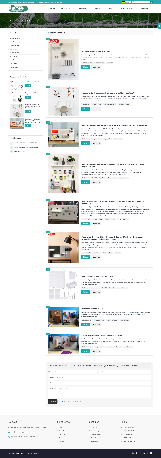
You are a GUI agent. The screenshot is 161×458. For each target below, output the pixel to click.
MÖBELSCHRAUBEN (129, 431)
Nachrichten (82, 8)
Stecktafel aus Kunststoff (110, 104)
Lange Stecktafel (128, 347)
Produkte (64, 8)
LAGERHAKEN (127, 434)
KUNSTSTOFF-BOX (129, 441)
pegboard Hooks (15, 38)
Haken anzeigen (125, 320)
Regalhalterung (112, 178)
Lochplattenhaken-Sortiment (114, 347)
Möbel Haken (14, 49)
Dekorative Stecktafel (110, 219)
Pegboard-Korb (118, 139)
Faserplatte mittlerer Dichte (98, 178)
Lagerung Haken (15, 45)
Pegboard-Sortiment (124, 104)
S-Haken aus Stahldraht (32, 82)
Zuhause (52, 8)
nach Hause (12, 20)
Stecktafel (117, 252)
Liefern (61, 427)
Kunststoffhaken (14, 52)
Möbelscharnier (14, 60)
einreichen (52, 401)
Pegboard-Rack (108, 139)
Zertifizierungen (63, 438)
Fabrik (110, 8)
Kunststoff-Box (14, 56)
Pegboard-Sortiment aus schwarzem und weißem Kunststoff (32, 106)
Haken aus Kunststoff (122, 288)
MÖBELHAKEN (127, 438)
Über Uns (144, 8)
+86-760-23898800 (20, 151)
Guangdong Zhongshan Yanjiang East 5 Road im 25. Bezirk (28, 427)
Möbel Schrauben (15, 42)
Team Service (63, 431)
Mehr (28, 85)
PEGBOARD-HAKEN (129, 427)
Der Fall (98, 8)
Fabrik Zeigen (95, 441)
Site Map (61, 441)
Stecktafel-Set (85, 104)
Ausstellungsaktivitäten (97, 438)
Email (85, 67)
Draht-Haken (14, 63)
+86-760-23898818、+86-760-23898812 (50, 2)
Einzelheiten (96, 67)
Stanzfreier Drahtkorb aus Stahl (33, 93)
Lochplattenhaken (99, 62)
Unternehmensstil (96, 434)
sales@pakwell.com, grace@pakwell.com (23, 2)
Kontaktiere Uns (127, 8)
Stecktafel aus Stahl (87, 62)
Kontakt (12, 422)
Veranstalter (110, 62)
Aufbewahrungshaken (112, 320)
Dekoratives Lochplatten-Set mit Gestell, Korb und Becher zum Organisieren (32, 120)
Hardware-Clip (14, 67)
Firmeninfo (94, 427)
